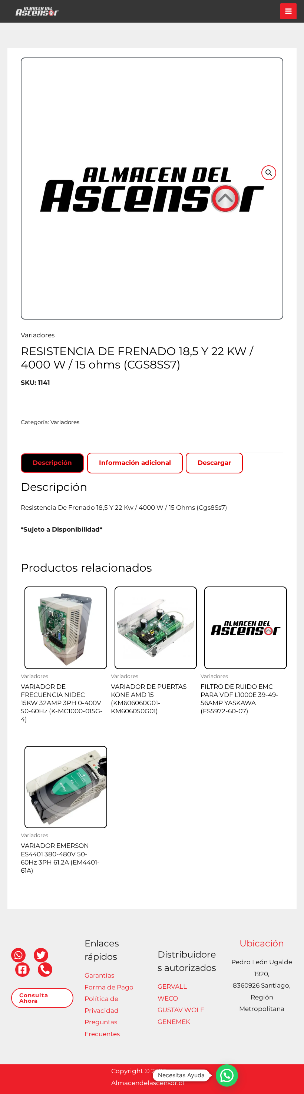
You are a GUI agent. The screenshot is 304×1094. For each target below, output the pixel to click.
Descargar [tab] (214, 462)
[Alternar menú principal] (288, 11)
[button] (268, 172)
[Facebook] (22, 969)
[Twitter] (41, 955)
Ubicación (261, 943)
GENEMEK (174, 1021)
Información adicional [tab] (135, 462)
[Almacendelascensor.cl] (37, 11)
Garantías (99, 975)
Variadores (37, 335)
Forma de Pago (109, 987)
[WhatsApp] (18, 955)
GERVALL (172, 986)
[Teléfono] (45, 969)
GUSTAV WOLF (181, 1010)
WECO (168, 998)
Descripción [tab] (52, 462)
